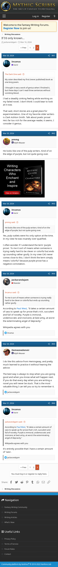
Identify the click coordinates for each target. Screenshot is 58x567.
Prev (24, 47)
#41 (53, 55)
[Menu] (4, 16)
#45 (53, 344)
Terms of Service (11, 544)
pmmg (15, 139)
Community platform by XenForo (26, 564)
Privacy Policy (10, 539)
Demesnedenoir (20, 349)
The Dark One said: (13, 74)
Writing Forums (10, 512)
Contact (7, 554)
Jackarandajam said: (13, 421)
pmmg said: (10, 222)
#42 (53, 133)
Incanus (16, 61)
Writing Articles (10, 517)
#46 (53, 403)
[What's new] (54, 16)
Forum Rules (9, 549)
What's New (9, 522)
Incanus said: (10, 292)
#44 (53, 273)
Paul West (22, 308)
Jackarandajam (10, 42)
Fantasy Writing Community (15, 507)
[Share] (49, 55)
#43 (53, 203)
